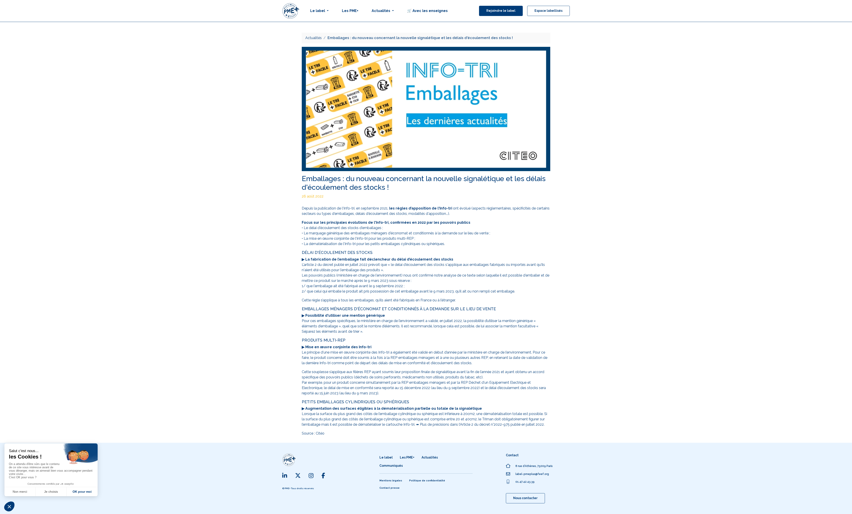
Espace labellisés (548, 10)
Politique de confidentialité (427, 480)
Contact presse (389, 487)
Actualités (313, 38)
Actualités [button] (381, 11)
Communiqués (391, 465)
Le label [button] (318, 11)
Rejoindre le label (500, 10)
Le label (386, 457)
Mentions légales (390, 480)
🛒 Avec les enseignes (427, 11)
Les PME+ (350, 11)
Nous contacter (525, 498)
